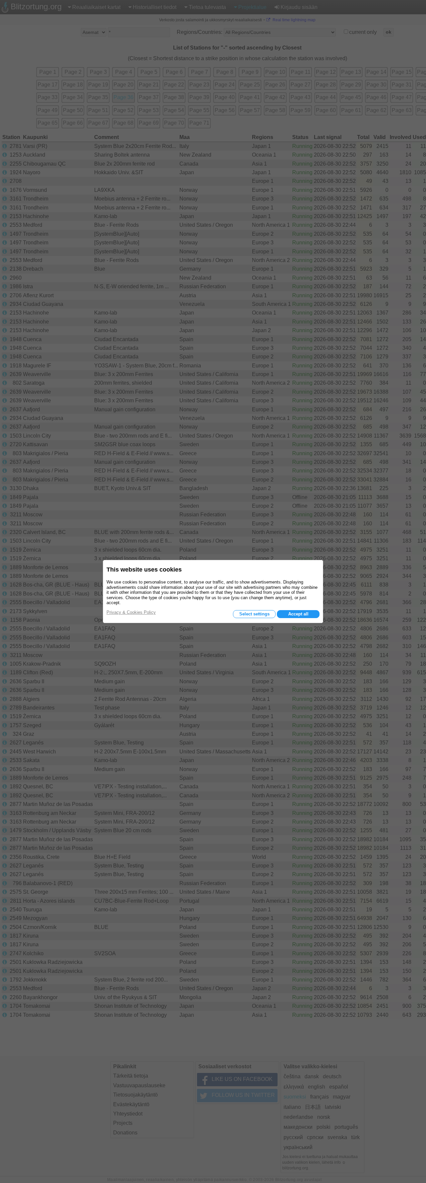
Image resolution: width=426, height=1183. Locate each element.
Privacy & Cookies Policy (131, 612)
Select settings (254, 613)
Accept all (298, 613)
